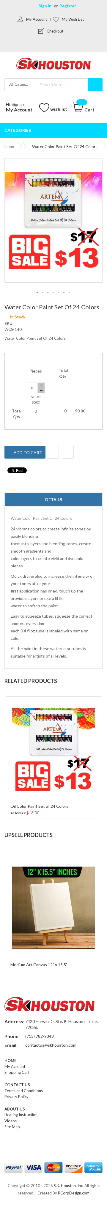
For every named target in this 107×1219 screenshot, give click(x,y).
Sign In (45, 6)
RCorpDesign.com (73, 1193)
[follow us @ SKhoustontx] (52, 43)
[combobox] (68, 84)
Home (9, 146)
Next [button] (98, 671)
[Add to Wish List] (53, 452)
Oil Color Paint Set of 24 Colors (39, 806)
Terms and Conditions (23, 1090)
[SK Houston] (53, 64)
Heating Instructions (21, 1114)
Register (67, 6)
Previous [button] (86, 671)
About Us (14, 1109)
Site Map (12, 1126)
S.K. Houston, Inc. (69, 1185)
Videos (10, 1120)
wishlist (58, 109)
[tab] (53, 499)
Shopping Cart (16, 1072)
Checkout (55, 31)
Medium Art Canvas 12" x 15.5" (38, 964)
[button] (37, 293)
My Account (36, 19)
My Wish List (73, 19)
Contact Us (17, 1084)
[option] (53, 756)
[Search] (95, 84)
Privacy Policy (16, 1096)
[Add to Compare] (68, 452)
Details (53, 499)
